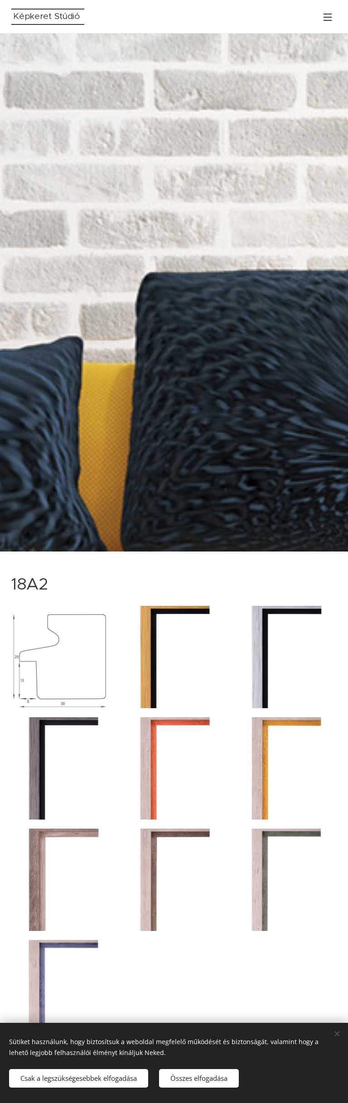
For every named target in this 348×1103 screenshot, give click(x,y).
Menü (328, 17)
